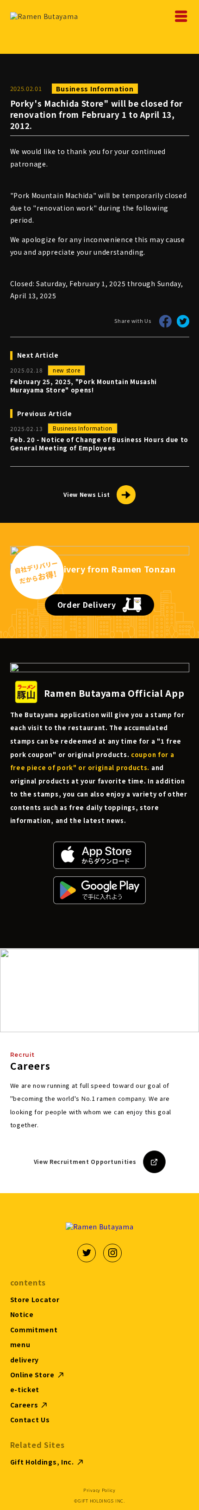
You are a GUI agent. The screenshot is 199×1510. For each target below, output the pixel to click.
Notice (22, 1314)
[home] (45, 16)
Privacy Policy (99, 1490)
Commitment (34, 1329)
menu (20, 1344)
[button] (177, 16)
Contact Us (30, 1419)
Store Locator (35, 1299)
